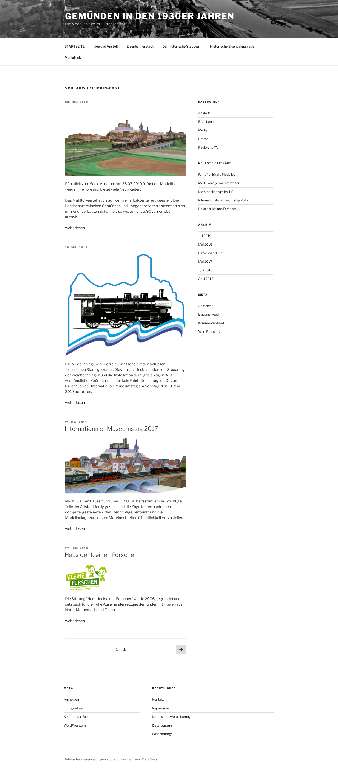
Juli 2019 (204, 236)
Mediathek (73, 57)
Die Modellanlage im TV (215, 192)
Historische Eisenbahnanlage (232, 46)
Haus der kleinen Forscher (100, 554)
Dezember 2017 (210, 253)
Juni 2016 (205, 270)
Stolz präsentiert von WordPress (133, 759)
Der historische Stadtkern (181, 46)
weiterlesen (75, 228)
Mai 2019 (205, 244)
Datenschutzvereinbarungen (173, 717)
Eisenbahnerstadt (140, 46)
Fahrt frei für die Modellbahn (218, 174)
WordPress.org (209, 331)
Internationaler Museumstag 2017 (111, 428)
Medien (203, 130)
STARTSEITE (75, 46)
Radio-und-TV (208, 147)
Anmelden (205, 306)
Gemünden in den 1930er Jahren (150, 16)
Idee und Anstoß (105, 46)
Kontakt (158, 699)
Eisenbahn (206, 122)
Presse (203, 139)
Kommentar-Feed (211, 323)
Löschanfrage (162, 734)
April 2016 (205, 279)
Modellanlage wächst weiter (218, 183)
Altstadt (204, 113)
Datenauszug (162, 725)
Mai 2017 (205, 261)
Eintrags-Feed (208, 314)
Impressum (160, 708)
